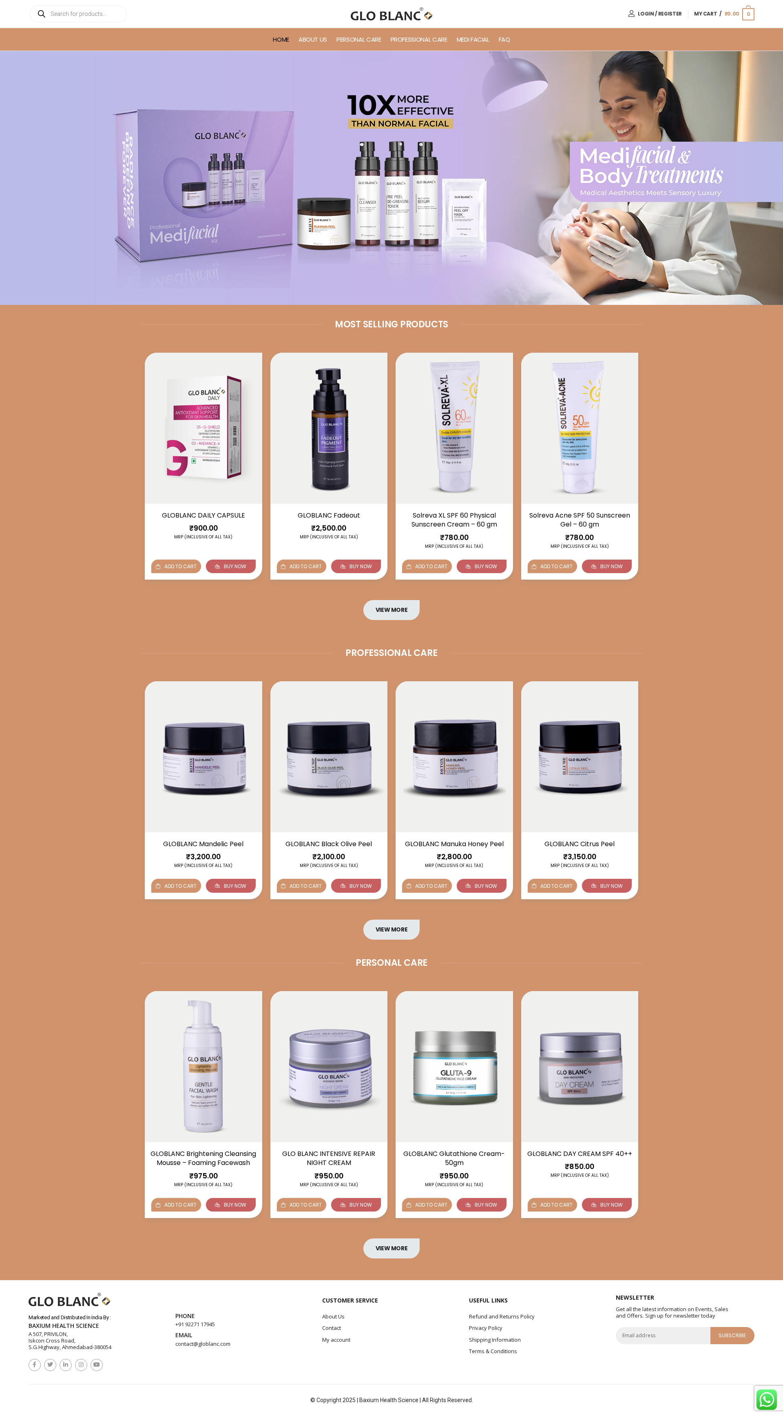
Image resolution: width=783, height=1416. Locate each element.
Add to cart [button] (180, 566)
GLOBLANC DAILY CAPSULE (203, 515)
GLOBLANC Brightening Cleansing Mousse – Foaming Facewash (203, 1158)
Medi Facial (473, 39)
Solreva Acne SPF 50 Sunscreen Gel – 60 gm (579, 520)
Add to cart (306, 885)
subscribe (732, 1335)
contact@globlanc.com (202, 1343)
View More (392, 610)
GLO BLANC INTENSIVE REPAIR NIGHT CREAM (328, 1158)
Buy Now (235, 566)
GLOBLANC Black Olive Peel (328, 844)
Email (183, 1335)
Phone (185, 1316)
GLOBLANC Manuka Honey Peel (454, 844)
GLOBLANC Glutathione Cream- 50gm (454, 1158)
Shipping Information (495, 1339)
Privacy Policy (485, 1328)
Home (281, 39)
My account (336, 1339)
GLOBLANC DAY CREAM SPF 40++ (579, 1153)
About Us (313, 39)
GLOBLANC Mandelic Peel (203, 844)
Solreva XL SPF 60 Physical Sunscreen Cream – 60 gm (454, 520)
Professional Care (419, 39)
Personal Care (358, 39)
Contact (331, 1328)
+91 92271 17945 (195, 1324)
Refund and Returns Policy (502, 1316)
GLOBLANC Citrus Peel (579, 844)
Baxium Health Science (64, 1326)
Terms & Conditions (493, 1351)
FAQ (504, 39)
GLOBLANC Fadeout (329, 515)
